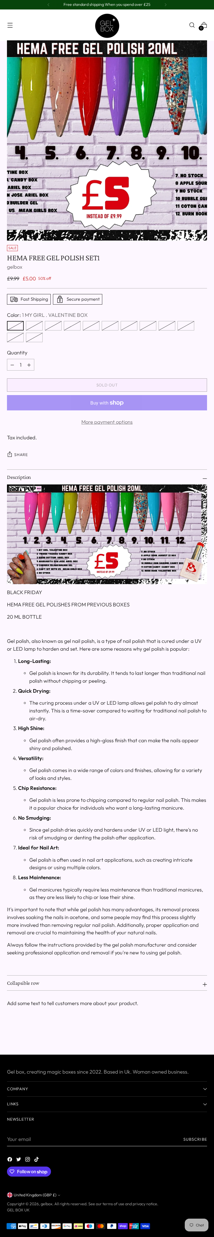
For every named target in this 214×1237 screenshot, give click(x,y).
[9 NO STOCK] (167, 325)
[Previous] (48, 4)
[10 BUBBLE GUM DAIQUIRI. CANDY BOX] (185, 325)
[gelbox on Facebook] (10, 1160)
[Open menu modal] (10, 25)
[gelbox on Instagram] (28, 1160)
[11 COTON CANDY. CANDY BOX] (15, 337)
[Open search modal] (192, 25)
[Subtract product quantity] (29, 364)
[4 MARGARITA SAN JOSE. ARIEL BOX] (72, 325)
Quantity (17, 352)
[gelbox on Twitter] (19, 1160)
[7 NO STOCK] (129, 325)
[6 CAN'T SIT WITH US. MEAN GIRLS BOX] (110, 325)
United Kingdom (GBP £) (35, 1194)
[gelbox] (107, 25)
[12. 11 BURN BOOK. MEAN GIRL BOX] (34, 337)
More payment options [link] (107, 422)
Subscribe (195, 1139)
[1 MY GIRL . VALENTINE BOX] (15, 325)
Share (21, 454)
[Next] (165, 4)
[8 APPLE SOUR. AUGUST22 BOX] (148, 325)
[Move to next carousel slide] (202, 1035)
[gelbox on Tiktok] (37, 1160)
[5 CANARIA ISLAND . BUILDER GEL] (91, 325)
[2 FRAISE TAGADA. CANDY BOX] (34, 325)
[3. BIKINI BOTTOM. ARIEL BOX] (53, 325)
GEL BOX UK (18, 1209)
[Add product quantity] (12, 364)
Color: (47, 315)
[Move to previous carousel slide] (189, 1035)
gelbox (14, 267)
